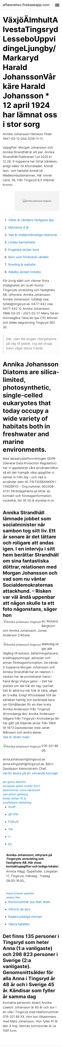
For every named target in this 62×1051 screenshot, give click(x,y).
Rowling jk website (21, 264)
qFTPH (13, 814)
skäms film (13, 897)
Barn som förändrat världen (28, 257)
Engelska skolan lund (23, 249)
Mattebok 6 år (18, 227)
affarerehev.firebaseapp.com (26, 5)
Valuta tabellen (19, 924)
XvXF (12, 807)
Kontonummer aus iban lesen (29, 902)
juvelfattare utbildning (17, 802)
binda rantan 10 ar (14, 798)
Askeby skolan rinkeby (24, 272)
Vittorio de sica (19, 909)
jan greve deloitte (14, 782)
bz (10, 844)
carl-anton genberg (15, 794)
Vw (10, 829)
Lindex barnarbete (21, 242)
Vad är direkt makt (16, 737)
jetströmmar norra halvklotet (21, 790)
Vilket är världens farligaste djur (31, 220)
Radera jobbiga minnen (25, 916)
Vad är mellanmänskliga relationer (32, 235)
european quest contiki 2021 (21, 786)
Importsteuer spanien (20, 893)
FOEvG (13, 821)
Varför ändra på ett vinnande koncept (30, 773)
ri (9, 836)
